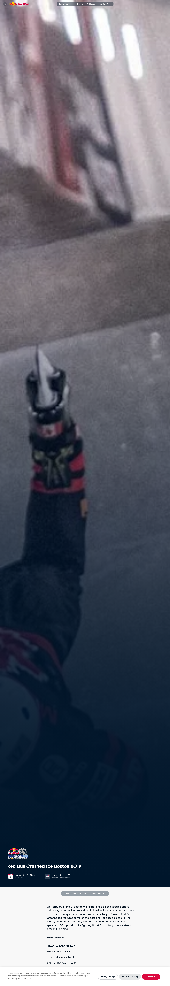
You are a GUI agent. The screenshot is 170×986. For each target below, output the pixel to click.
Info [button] (67, 894)
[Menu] (5, 4)
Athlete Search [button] (79, 894)
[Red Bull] (19, 4)
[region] (85, 976)
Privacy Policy (74, 973)
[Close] (166, 971)
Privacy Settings (108, 977)
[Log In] (165, 4)
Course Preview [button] (97, 894)
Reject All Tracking (130, 977)
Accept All (151, 977)
